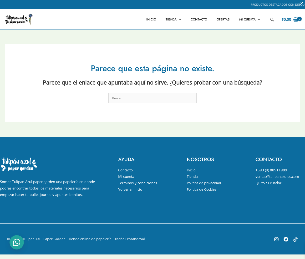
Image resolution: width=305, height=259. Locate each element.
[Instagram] (276, 239)
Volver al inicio (130, 189)
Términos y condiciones (137, 182)
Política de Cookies (201, 189)
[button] (272, 19)
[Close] (301, 3)
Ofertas (223, 19)
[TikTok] (295, 239)
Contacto (199, 19)
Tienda (171, 19)
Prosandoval (135, 239)
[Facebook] (286, 239)
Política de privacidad (204, 183)
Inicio (151, 19)
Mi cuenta (247, 19)
